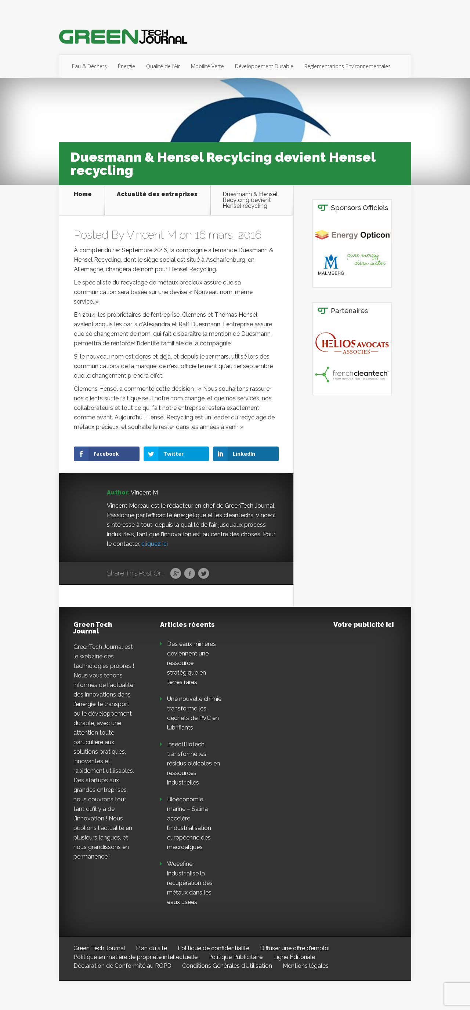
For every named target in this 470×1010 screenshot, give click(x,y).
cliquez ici (154, 543)
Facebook (189, 574)
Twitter (203, 574)
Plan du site (151, 948)
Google (175, 574)
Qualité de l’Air (163, 66)
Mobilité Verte (207, 66)
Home (83, 194)
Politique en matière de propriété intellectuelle (135, 957)
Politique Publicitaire (235, 957)
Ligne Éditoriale (294, 957)
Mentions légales (306, 965)
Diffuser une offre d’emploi (294, 948)
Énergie (126, 66)
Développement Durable (264, 66)
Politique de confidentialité (213, 948)
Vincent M (152, 234)
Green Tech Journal (99, 948)
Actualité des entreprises (157, 194)
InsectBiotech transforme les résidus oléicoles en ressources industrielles (193, 763)
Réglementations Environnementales (347, 66)
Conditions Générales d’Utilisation (227, 965)
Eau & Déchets (89, 66)
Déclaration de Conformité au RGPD (122, 965)
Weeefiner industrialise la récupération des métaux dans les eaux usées (190, 883)
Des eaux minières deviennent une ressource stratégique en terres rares (191, 663)
